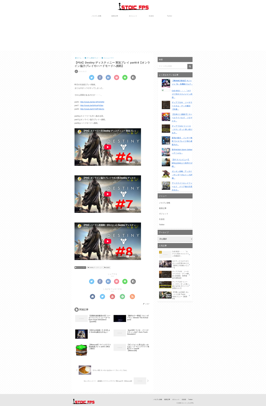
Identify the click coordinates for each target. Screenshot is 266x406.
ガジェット (163, 214)
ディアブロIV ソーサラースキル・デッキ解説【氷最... (182, 105)
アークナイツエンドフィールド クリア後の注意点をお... (182, 186)
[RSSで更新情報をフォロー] (132, 296)
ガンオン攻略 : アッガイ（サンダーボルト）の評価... (182, 174)
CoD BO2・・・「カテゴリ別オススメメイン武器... (182, 94)
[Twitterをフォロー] (102, 296)
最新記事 (162, 208)
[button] (190, 66)
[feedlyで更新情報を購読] (122, 296)
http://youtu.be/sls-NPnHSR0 (92, 102)
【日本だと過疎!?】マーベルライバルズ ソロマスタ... (182, 117)
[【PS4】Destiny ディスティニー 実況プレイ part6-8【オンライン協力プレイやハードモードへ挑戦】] (108, 77)
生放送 (108, 267)
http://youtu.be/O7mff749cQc (92, 109)
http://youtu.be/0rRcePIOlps (91, 105)
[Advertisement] (133, 36)
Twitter (161, 225)
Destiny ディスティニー (96, 267)
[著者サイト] (92, 296)
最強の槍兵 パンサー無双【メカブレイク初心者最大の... (182, 141)
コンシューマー (81, 267)
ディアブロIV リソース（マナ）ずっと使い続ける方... (182, 129)
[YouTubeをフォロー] (112, 296)
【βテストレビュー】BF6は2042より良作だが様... (182, 163)
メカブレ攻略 (164, 203)
